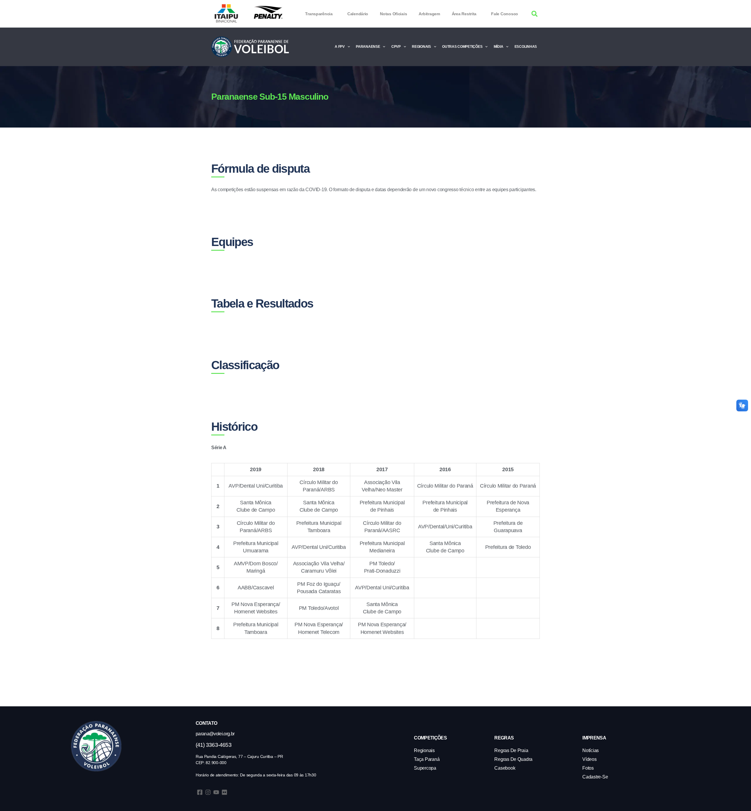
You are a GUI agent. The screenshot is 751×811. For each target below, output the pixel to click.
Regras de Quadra (513, 759)
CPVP (396, 47)
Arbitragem (429, 13)
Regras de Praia (511, 750)
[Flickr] (224, 792)
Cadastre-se (595, 776)
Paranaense (368, 47)
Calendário (357, 13)
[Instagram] (208, 792)
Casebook (504, 768)
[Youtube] (216, 792)
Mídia (498, 47)
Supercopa (425, 768)
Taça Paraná (426, 759)
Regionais (421, 47)
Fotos (588, 768)
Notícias (590, 750)
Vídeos (589, 759)
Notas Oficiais (393, 13)
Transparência (319, 13)
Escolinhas (526, 47)
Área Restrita (464, 13)
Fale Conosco (504, 13)
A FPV (340, 47)
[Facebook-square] (200, 792)
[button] (534, 14)
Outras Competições (462, 47)
